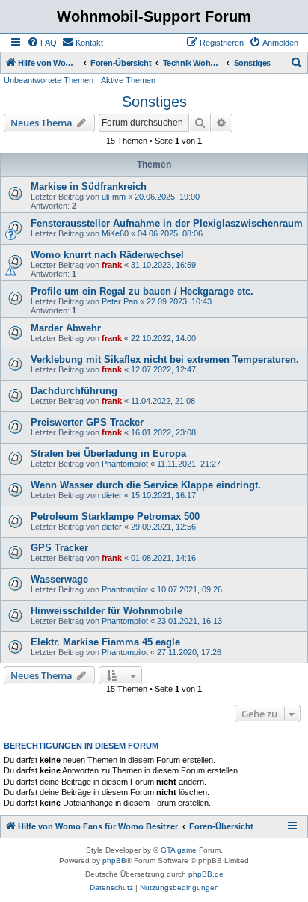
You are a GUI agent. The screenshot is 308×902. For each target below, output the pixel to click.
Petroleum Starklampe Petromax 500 (115, 516)
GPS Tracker (59, 547)
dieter (112, 495)
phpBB (114, 860)
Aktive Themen (128, 80)
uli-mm (114, 196)
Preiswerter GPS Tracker (87, 422)
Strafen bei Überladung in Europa (108, 453)
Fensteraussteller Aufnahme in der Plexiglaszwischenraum (167, 223)
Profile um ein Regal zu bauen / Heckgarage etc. (142, 291)
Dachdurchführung (74, 390)
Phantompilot (125, 463)
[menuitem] (42, 43)
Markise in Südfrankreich (89, 186)
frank (112, 264)
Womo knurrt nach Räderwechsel (107, 254)
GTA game (179, 850)
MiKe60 (115, 233)
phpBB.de (206, 874)
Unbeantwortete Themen (48, 80)
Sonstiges (154, 101)
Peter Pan (120, 301)
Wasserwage (59, 579)
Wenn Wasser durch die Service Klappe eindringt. (146, 485)
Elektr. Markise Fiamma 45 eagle (105, 642)
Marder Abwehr (66, 328)
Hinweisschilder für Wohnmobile (106, 610)
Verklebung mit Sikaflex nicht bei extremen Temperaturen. (165, 359)
